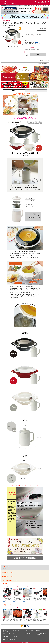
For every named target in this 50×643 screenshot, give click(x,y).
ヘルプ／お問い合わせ (29, 630)
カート (14, 631)
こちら (14, 639)
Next (46, 591)
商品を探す (4, 630)
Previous (3, 591)
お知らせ (26, 631)
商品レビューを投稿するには (42, 63)
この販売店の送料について (41, 30)
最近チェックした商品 (6, 633)
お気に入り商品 (5, 631)
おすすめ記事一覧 (16, 630)
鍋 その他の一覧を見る (43, 60)
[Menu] (2, 1)
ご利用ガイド (15, 636)
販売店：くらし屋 (43, 28)
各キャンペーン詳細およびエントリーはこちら (32, 47)
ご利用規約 (38, 630)
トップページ (3, 5)
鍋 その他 (25, 5)
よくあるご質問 (28, 633)
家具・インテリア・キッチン (11, 5)
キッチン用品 (18, 5)
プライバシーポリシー (39, 631)
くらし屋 (4, 568)
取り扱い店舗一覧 (5, 636)
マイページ (15, 633)
